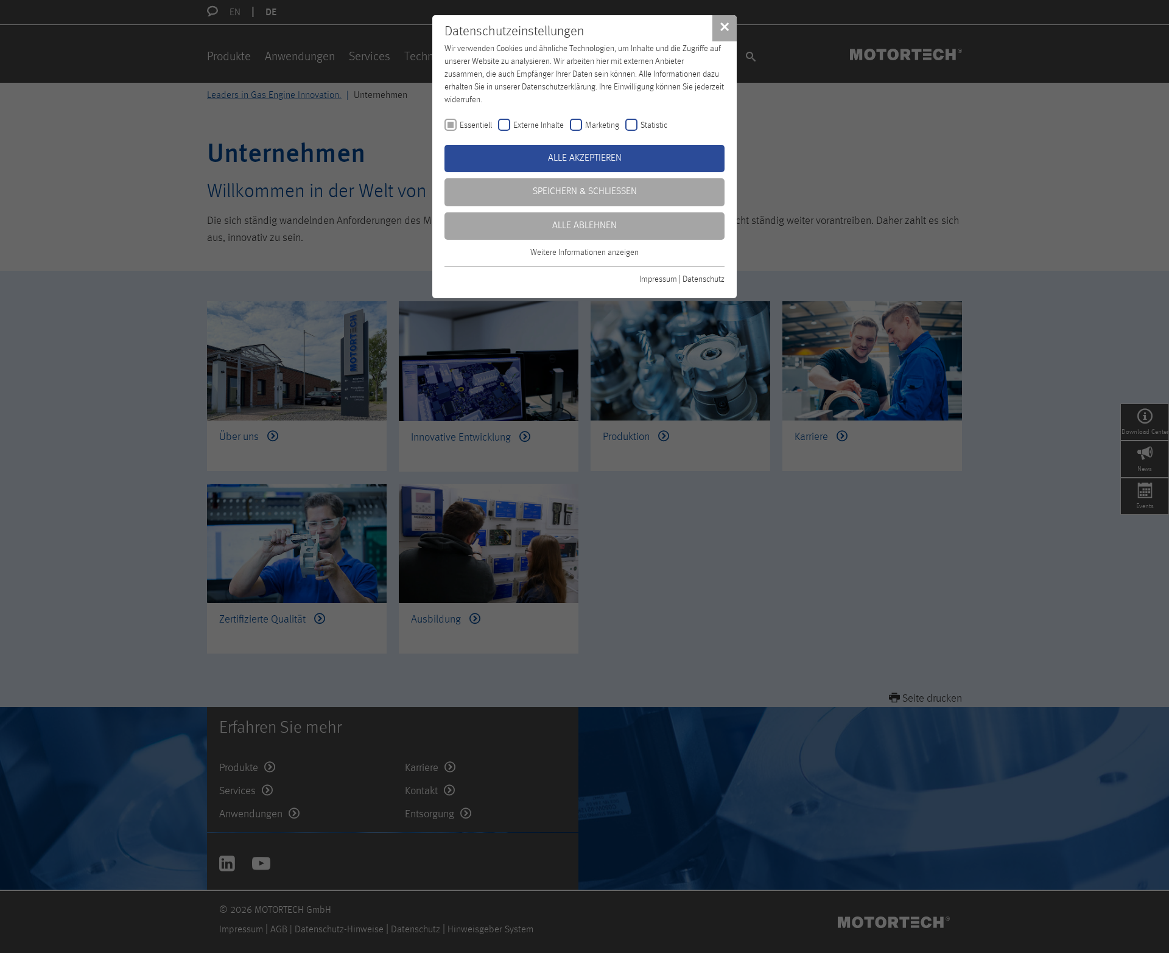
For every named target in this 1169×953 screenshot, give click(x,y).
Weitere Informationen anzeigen (584, 252)
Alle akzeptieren (585, 158)
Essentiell (476, 125)
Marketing (602, 125)
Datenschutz (704, 279)
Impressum (658, 279)
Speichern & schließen (585, 192)
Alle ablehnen (584, 226)
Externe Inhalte (538, 125)
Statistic (654, 125)
